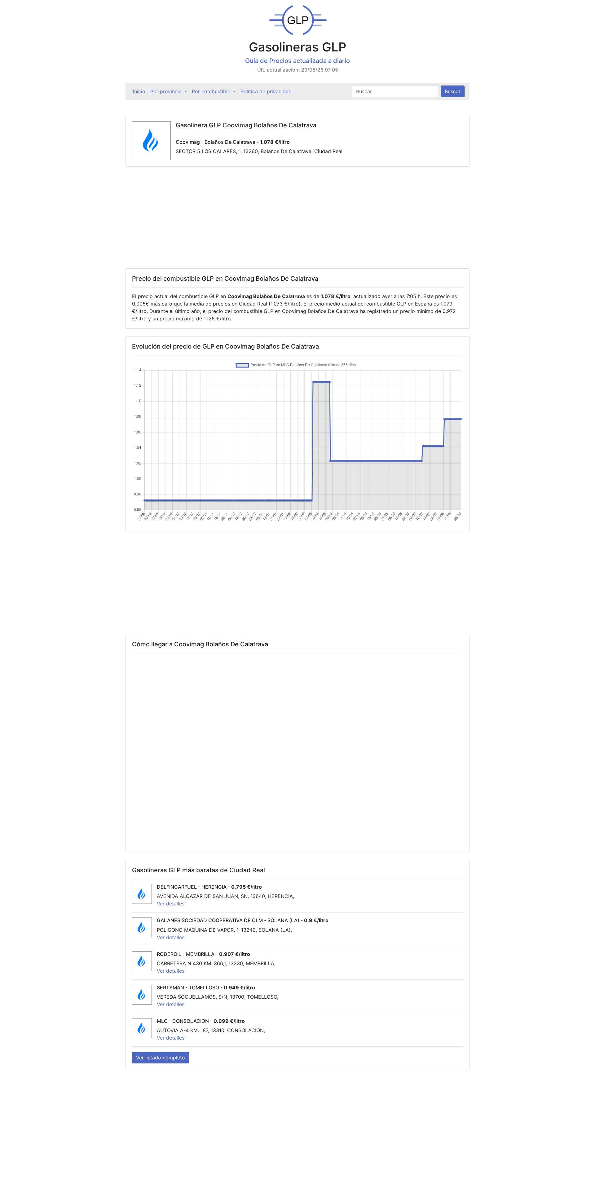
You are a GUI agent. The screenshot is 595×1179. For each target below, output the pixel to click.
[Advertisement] (297, 217)
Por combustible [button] (212, 91)
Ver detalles (170, 903)
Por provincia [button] (166, 91)
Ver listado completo (160, 1057)
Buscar (453, 91)
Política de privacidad (266, 91)
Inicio (140, 91)
